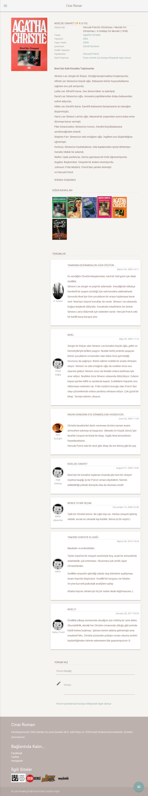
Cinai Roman (74, 5)
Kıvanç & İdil (26, 791)
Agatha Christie (91, 34)
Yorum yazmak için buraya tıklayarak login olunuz (83, 703)
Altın (85, 38)
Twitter (15, 757)
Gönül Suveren (91, 46)
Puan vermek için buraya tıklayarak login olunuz (107, 57)
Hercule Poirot (91, 53)
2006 (86, 42)
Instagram (17, 760)
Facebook (16, 753)
